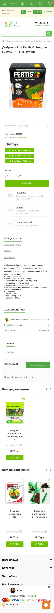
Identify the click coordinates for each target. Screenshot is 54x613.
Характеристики (13, 245)
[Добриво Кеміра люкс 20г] (15, 494)
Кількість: (10, 170)
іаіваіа (7, 251)
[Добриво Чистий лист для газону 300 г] (15, 414)
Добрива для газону (44, 41)
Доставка (21, 192)
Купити (27, 183)
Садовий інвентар (15, 41)
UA (12, 4)
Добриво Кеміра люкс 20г (14, 514)
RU (16, 4)
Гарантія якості (24, 222)
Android (37, 12)
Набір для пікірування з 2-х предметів (39, 514)
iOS (23, 12)
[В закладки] (23, 399)
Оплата (19, 207)
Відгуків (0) (10, 257)
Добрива (29, 41)
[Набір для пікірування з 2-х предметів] (40, 494)
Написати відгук (38, 365)
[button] (31, 3)
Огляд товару (13, 238)
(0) (27, 125)
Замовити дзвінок (42, 25)
